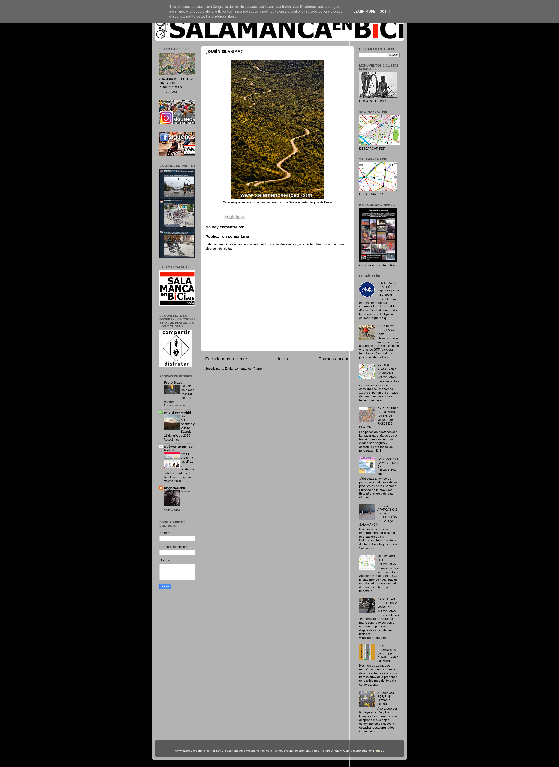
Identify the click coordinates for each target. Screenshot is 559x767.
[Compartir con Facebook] (238, 217)
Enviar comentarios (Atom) (243, 368)
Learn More (364, 11)
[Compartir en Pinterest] (243, 217)
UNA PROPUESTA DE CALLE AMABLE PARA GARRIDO (387, 653)
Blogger (378, 750)
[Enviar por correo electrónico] (226, 217)
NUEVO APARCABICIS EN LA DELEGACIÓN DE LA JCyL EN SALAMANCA (379, 515)
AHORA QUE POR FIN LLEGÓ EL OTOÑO (386, 698)
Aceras (185, 491)
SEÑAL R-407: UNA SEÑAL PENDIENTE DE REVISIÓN (388, 289)
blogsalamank (174, 488)
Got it (385, 11)
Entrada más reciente (226, 358)
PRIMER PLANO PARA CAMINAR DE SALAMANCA (386, 371)
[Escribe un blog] (230, 217)
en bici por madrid (177, 412)
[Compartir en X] (234, 217)
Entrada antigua (334, 358)
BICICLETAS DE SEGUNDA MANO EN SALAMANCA (387, 605)
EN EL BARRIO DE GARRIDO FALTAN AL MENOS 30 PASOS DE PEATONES (378, 418)
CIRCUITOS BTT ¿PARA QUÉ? (385, 330)
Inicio (283, 358)
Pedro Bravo (173, 382)
